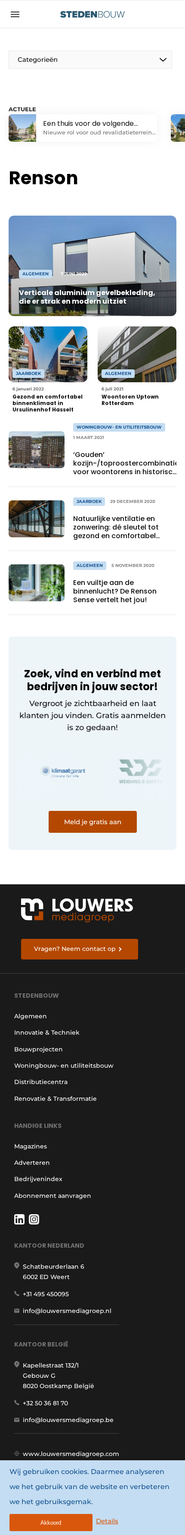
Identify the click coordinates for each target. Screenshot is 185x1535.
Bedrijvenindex (38, 1179)
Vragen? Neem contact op (75, 949)
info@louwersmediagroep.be (68, 1420)
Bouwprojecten (38, 1049)
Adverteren (32, 1162)
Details (107, 1521)
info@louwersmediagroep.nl (67, 1311)
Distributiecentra (41, 1082)
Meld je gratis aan (92, 822)
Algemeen (30, 1016)
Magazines (30, 1146)
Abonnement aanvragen (52, 1196)
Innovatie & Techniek (47, 1032)
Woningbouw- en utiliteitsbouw (64, 1065)
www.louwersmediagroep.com (71, 1454)
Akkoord (50, 1523)
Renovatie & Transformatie (55, 1099)
